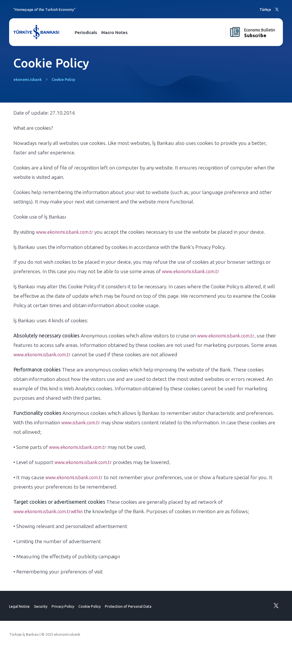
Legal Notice (19, 606)
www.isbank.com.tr (80, 422)
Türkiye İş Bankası (24, 634)
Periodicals (86, 32)
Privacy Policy (63, 606)
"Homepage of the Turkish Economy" (44, 9)
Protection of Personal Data (128, 606)
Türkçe (265, 9)
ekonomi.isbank (27, 79)
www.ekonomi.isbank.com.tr (64, 232)
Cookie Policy (89, 606)
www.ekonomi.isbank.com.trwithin (48, 511)
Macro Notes (114, 32)
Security (40, 606)
